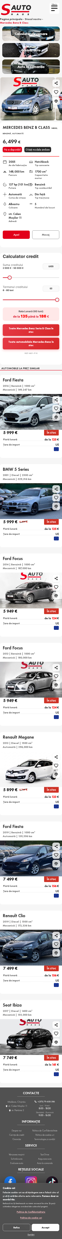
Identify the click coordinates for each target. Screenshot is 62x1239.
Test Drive (44, 1154)
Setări (31, 1234)
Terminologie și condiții (44, 1139)
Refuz (16, 1227)
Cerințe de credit (16, 1134)
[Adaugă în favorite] (56, 92)
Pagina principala (11, 19)
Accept (45, 1227)
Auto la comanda (45, 1163)
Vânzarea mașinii (16, 1154)
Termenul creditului (15, 288)
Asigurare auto (44, 1158)
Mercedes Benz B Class (14, 22)
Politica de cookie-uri (31, 1217)
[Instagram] (31, 1182)
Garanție (16, 1139)
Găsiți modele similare (38, 149)
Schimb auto (16, 1158)
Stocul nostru (33, 19)
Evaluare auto (16, 1163)
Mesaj (45, 234)
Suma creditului (13, 266)
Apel (16, 234)
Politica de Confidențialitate (31, 1211)
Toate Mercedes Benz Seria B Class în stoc (31, 330)
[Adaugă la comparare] (56, 101)
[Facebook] (10, 1182)
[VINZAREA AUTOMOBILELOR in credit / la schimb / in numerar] (17, 9)
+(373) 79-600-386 (46, 1101)
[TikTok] (52, 1182)
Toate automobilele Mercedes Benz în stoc (31, 343)
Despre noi (17, 1130)
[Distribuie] (56, 83)
